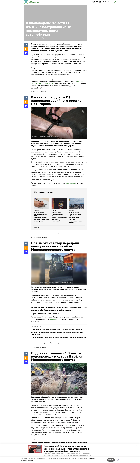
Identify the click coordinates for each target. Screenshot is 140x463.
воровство (44, 233)
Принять (111, 459)
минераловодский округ (39, 343)
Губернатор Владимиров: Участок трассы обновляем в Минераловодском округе (58, 337)
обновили (54, 319)
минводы (34, 233)
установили (70, 183)
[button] (35, 449)
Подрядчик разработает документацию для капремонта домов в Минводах (56, 329)
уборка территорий (55, 343)
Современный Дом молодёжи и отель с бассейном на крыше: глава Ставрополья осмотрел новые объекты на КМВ (66, 449)
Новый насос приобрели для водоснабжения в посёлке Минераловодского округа (59, 442)
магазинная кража (56, 233)
